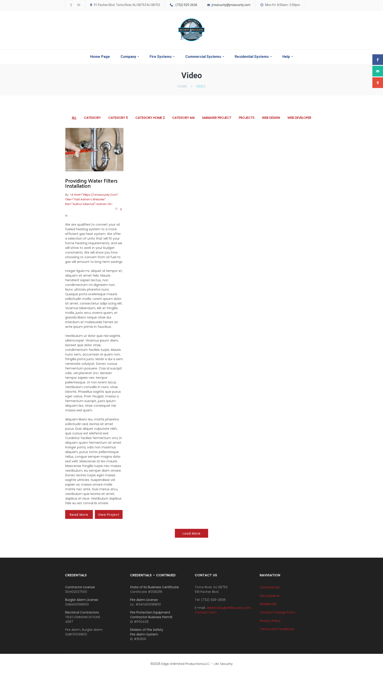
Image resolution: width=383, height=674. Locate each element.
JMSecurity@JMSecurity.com (228, 608)
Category (92, 117)
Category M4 (183, 117)
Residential (268, 604)
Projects (246, 117)
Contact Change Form (277, 612)
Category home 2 (150, 117)
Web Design (271, 117)
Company (128, 57)
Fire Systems (161, 57)
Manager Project (216, 117)
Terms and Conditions (277, 629)
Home (182, 86)
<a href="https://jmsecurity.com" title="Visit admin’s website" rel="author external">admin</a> (91, 199)
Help (286, 57)
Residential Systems (252, 57)
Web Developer (299, 117)
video (201, 86)
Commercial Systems (203, 57)
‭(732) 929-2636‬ (186, 5)
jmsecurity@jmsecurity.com (231, 5)
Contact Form (206, 612)
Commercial (269, 587)
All (74, 117)
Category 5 (118, 117)
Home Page (100, 57)
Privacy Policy (270, 620)
